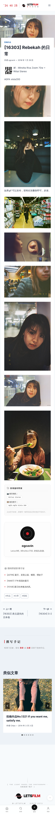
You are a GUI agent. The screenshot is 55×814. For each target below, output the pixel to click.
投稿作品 (7, 42)
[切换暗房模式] (50, 798)
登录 (22, 648)
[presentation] (27, 695)
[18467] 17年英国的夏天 (18, 580)
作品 (7, 596)
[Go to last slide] (7, 705)
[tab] (22, 735)
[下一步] (47, 705)
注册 (29, 648)
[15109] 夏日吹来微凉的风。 (19, 586)
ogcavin (11, 60)
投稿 (24, 596)
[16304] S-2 (45, 611)
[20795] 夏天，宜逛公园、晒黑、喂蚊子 (25, 575)
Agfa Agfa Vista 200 (17, 505)
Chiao (13, 726)
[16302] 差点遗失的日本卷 (13, 613)
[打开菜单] (49, 5)
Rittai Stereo (15, 497)
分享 (16, 596)
